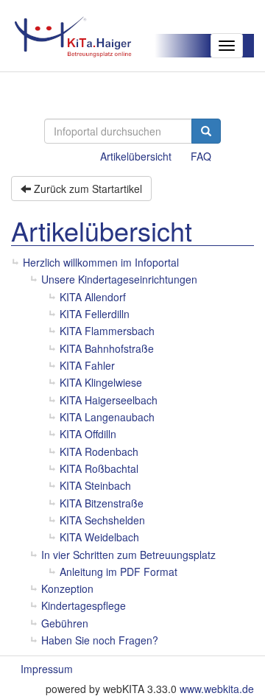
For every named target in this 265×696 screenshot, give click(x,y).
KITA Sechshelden (102, 520)
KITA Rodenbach (99, 451)
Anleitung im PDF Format (118, 571)
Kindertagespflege (83, 605)
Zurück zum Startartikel (86, 188)
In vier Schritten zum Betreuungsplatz (128, 554)
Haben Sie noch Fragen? (99, 640)
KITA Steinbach (95, 485)
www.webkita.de (217, 688)
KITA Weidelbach (99, 537)
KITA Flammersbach (107, 330)
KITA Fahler (87, 365)
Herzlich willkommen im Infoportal (101, 262)
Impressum (47, 668)
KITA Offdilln (88, 433)
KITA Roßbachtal (99, 468)
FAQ (201, 156)
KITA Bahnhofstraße (107, 348)
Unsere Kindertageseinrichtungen (119, 279)
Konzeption (67, 588)
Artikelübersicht (136, 156)
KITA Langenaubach (107, 416)
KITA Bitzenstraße (102, 503)
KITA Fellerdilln (95, 313)
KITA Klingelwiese (101, 382)
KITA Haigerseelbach (109, 400)
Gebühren (64, 623)
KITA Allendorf (93, 296)
